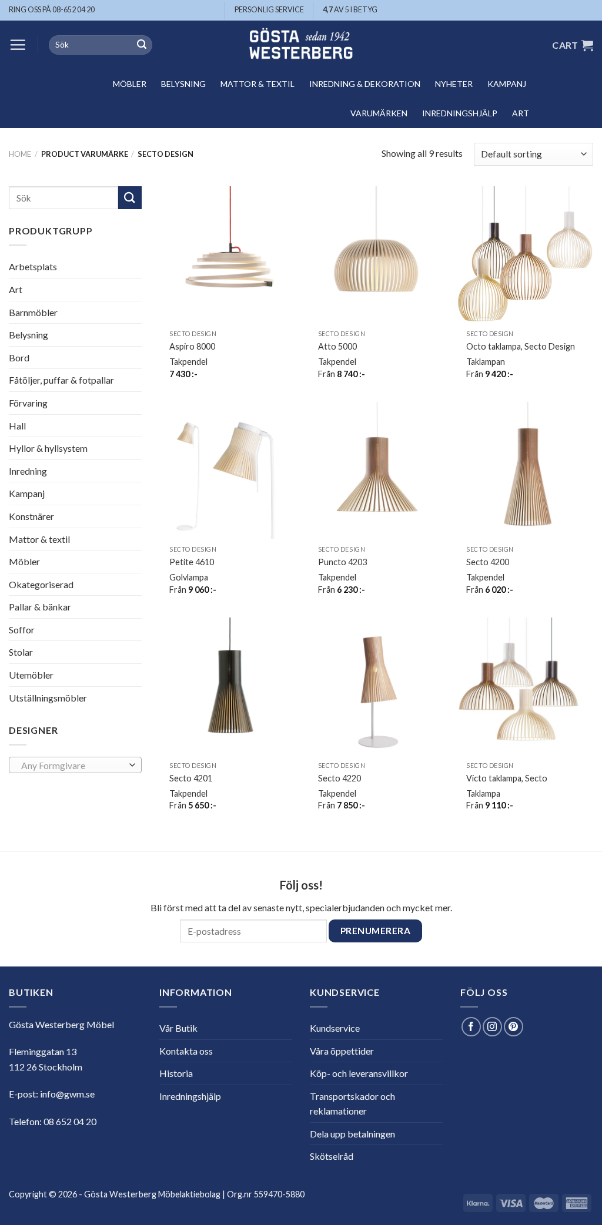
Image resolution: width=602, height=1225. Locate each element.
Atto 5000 (337, 346)
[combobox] (75, 765)
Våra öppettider (342, 1050)
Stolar (21, 651)
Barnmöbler (33, 311)
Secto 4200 (487, 562)
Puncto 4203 (342, 562)
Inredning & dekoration (364, 84)
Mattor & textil (257, 84)
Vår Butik (178, 1027)
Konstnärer (31, 516)
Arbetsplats (33, 266)
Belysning (183, 84)
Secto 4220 (339, 778)
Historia (176, 1073)
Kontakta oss (186, 1050)
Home (20, 154)
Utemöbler (31, 674)
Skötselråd (331, 1156)
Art (520, 113)
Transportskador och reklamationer (352, 1103)
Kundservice (335, 1027)
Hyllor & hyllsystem (48, 448)
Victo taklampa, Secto (506, 778)
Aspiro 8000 (192, 346)
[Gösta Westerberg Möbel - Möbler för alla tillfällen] (301, 45)
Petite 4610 (191, 562)
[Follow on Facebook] (471, 1026)
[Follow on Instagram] (492, 1026)
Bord (19, 357)
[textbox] (72, 765)
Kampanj (506, 84)
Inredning (28, 470)
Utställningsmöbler (48, 697)
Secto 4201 (190, 778)
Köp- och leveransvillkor (359, 1073)
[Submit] (142, 45)
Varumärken (378, 113)
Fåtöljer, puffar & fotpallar (61, 379)
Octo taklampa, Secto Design (520, 346)
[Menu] (17, 44)
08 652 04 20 (70, 1121)
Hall (17, 425)
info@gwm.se (67, 1093)
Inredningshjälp (459, 113)
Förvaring (28, 402)
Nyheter (454, 84)
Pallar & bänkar (40, 606)
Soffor (22, 629)
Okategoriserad (41, 584)
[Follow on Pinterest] (513, 1026)
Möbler (129, 84)
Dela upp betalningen (352, 1133)
